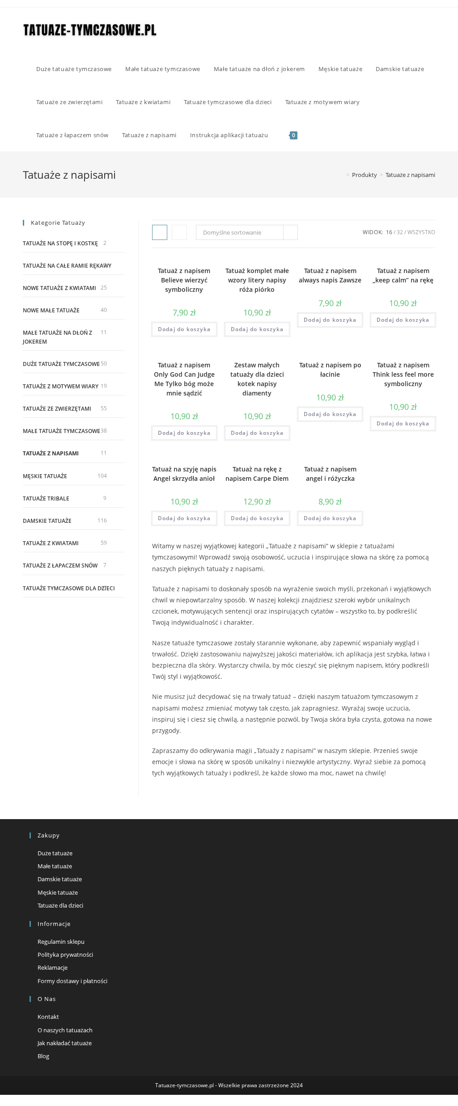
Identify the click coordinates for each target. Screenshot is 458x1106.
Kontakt (48, 1017)
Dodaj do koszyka (184, 329)
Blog (43, 1056)
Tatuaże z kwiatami (51, 543)
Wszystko (421, 232)
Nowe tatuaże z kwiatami (59, 288)
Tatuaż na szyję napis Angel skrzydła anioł (184, 474)
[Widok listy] (179, 232)
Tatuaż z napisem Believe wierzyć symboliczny (184, 280)
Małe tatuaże (55, 866)
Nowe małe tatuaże (51, 310)
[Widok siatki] (159, 232)
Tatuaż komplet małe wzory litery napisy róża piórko (257, 280)
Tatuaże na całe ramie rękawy (67, 265)
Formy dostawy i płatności (72, 981)
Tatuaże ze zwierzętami (57, 408)
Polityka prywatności (65, 954)
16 (389, 232)
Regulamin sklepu (61, 942)
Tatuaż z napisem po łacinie (330, 369)
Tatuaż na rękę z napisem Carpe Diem (256, 474)
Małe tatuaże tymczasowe (61, 431)
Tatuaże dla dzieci (60, 905)
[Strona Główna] (341, 175)
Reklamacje (53, 967)
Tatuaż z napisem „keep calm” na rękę (403, 275)
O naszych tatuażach (65, 1030)
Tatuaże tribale (46, 498)
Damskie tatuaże (47, 521)
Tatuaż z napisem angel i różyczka (330, 474)
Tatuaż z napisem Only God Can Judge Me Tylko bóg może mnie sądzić (184, 379)
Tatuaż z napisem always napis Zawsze (330, 275)
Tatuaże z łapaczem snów (60, 565)
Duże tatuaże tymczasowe (61, 364)
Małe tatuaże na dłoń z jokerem (57, 337)
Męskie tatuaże (45, 476)
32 (400, 232)
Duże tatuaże (55, 853)
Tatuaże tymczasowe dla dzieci (69, 588)
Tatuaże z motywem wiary (60, 386)
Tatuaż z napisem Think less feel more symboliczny (403, 374)
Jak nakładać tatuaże (65, 1043)
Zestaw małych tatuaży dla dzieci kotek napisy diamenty (257, 379)
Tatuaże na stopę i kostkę (60, 243)
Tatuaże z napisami (410, 175)
